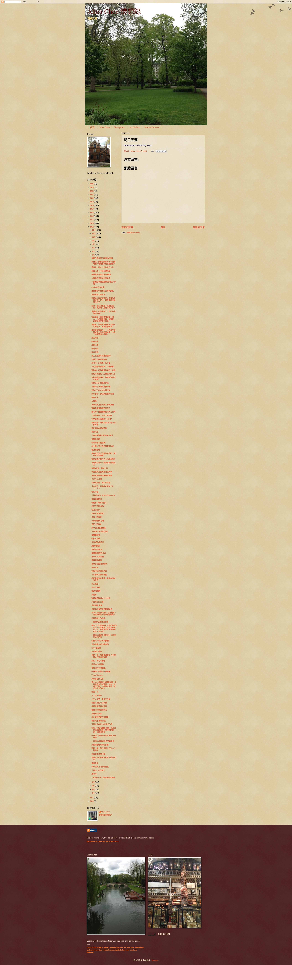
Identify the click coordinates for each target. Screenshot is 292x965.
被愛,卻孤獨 (95, 591)
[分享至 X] (161, 151)
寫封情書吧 (95, 450)
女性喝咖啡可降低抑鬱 (100, 745)
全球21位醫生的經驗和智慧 (101, 609)
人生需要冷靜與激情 (99, 575)
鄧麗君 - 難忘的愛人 (99, 503)
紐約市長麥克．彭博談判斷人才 (103, 374)
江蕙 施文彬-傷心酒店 (99, 531)
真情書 (94, 595)
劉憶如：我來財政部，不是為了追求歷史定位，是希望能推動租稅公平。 (103, 300)
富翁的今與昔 (96, 713)
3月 (93, 786)
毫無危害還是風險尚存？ (100, 408)
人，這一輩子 (96, 696)
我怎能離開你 (96, 499)
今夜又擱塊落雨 (97, 513)
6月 (93, 251)
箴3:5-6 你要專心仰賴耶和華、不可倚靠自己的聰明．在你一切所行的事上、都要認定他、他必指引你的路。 (103, 685)
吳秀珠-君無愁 (96, 549)
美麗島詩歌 (95, 439)
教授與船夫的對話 (98, 618)
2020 (92, 198)
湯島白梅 (94, 567)
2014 (92, 220)
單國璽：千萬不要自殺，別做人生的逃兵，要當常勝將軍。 (103, 326)
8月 (93, 244)
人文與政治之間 (97, 602)
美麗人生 (94, 397)
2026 (92, 184)
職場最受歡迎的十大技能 (100, 598)
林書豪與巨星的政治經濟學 (101, 472)
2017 (92, 209)
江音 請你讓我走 (97, 542)
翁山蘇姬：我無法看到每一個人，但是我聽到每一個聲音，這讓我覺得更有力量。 (103, 319)
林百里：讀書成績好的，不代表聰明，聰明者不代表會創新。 (103, 263)
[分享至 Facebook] (163, 151)
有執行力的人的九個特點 (100, 390)
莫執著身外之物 (97, 679)
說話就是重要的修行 (99, 706)
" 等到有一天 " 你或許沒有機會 (103, 777)
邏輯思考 (94, 763)
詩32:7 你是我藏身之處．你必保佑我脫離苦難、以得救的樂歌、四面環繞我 (103, 730)
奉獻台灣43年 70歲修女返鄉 (102, 258)
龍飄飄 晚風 (95, 535)
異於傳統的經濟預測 (99, 428)
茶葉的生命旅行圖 (98, 754)
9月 (93, 241)
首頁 (92, 127)
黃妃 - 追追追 (96, 524)
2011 (92, 798)
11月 (94, 233)
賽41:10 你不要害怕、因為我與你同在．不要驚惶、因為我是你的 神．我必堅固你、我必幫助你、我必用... (104, 628)
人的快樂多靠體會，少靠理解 (102, 367)
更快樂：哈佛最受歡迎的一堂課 (103, 370)
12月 (94, 230)
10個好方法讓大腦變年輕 (100, 387)
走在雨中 (94, 338)
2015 (92, 216)
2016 (92, 212)
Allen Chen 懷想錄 (114, 11)
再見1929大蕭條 (97, 664)
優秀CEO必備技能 (98, 668)
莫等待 (94, 774)
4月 (93, 782)
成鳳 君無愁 (95, 546)
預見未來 (94, 432)
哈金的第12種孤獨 (98, 443)
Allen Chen (104, 127)
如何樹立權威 (96, 651)
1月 (93, 793)
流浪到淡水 (95, 510)
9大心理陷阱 (96, 648)
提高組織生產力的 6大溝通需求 (103, 459)
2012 (92, 227)
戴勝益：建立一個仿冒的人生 (102, 267)
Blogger (155, 960)
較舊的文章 (199, 227)
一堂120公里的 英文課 (99, 622)
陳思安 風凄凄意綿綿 (99, 564)
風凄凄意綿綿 (96, 560)
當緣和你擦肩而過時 (99, 710)
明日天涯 (94, 352)
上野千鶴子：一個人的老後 (101, 415)
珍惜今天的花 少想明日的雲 (101, 724)
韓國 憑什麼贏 (96, 605)
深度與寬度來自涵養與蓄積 (101, 475)
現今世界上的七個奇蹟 (100, 767)
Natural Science (152, 127)
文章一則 (94, 692)
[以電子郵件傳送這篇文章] (157, 151)
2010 (92, 801)
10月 (94, 237)
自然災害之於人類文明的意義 (102, 405)
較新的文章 (127, 227)
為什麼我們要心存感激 (100, 717)
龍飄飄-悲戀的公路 (98, 553)
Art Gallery (134, 127)
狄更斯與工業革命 (98, 294)
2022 (92, 191)
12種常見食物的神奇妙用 (100, 278)
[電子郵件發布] (152, 151)
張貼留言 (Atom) (133, 232)
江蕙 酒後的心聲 (97, 521)
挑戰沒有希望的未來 (99, 571)
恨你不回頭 (95, 539)
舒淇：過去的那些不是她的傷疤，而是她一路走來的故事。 (103, 307)
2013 (92, 223)
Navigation (119, 127)
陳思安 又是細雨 (97, 557)
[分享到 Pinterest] (165, 151)
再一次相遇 (95, 587)
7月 (93, 248)
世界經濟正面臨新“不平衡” (101, 419)
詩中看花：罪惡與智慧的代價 (102, 394)
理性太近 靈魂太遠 (98, 721)
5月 (93, 255)
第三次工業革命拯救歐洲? (101, 356)
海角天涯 (94, 349)
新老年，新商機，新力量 (100, 363)
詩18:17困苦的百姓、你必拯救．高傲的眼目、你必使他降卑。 (103, 614)
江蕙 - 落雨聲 (96, 517)
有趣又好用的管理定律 (100, 383)
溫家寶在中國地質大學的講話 (102, 291)
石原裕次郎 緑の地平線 (100, 483)
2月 (93, 789)
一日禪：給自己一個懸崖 (100, 671)
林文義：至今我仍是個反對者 (102, 446)
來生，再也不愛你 (98, 661)
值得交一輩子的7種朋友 (100, 641)
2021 (92, 195)
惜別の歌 (94, 492)
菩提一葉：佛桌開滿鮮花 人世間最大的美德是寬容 (103, 656)
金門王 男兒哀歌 (97, 506)
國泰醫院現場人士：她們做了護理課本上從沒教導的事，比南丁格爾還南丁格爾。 (103, 332)
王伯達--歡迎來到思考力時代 (102, 435)
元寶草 (94, 401)
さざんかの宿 (96, 479)
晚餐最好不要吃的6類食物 (101, 274)
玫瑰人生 (94, 345)
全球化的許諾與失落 (99, 359)
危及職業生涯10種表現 (100, 644)
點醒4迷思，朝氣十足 (99, 468)
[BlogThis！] (159, 151)
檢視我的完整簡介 (105, 815)
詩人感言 (94, 584)
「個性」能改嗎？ (98, 770)
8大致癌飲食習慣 (97, 287)
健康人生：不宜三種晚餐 (100, 271)
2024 (92, 187)
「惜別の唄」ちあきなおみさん (103, 495)
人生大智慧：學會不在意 (100, 699)
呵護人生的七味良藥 (99, 703)
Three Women (97, 675)
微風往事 (94, 341)
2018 (92, 205)
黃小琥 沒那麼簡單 (98, 528)
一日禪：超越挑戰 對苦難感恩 (102, 741)
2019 (92, 202)
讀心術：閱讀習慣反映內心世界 (103, 412)
